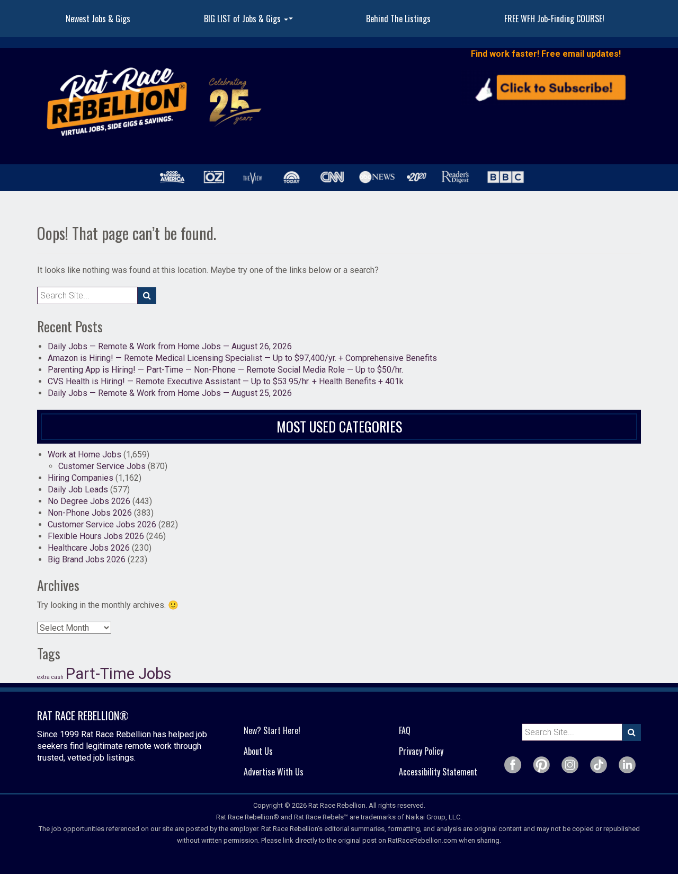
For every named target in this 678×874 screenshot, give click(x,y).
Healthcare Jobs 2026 (89, 548)
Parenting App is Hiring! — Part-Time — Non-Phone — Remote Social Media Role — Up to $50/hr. (225, 370)
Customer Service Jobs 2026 (102, 524)
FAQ (405, 730)
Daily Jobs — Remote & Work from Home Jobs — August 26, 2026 (170, 346)
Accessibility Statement (438, 771)
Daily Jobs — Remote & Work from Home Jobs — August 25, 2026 (170, 393)
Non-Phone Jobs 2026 (90, 513)
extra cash (50, 677)
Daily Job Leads (78, 489)
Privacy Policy (421, 751)
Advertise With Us (274, 771)
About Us (258, 751)
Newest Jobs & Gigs (98, 18)
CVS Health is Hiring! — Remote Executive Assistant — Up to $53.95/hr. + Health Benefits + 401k (226, 381)
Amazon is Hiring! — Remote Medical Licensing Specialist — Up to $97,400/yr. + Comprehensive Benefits (242, 358)
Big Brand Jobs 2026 (87, 559)
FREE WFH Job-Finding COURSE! (554, 18)
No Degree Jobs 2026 (89, 501)
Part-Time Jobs (119, 674)
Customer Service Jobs (102, 466)
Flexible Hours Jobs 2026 (96, 536)
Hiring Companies (80, 478)
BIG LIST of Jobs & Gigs (250, 21)
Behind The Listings (398, 18)
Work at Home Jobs (84, 454)
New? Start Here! (272, 730)
